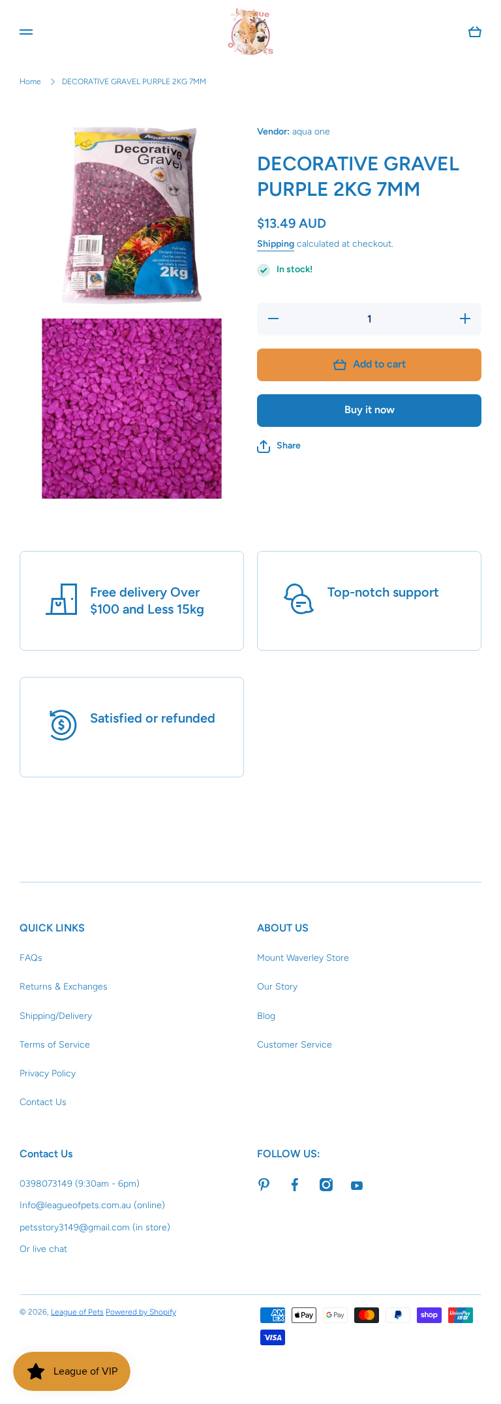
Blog (266, 1016)
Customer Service (294, 1044)
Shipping (275, 243)
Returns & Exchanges (64, 986)
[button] (279, 446)
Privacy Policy (48, 1073)
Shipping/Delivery (56, 1016)
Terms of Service (55, 1044)
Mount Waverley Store (303, 957)
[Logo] (250, 31)
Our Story (277, 986)
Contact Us (43, 1102)
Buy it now (369, 409)
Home (30, 81)
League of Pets (77, 1312)
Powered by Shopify (141, 1312)
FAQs (31, 957)
